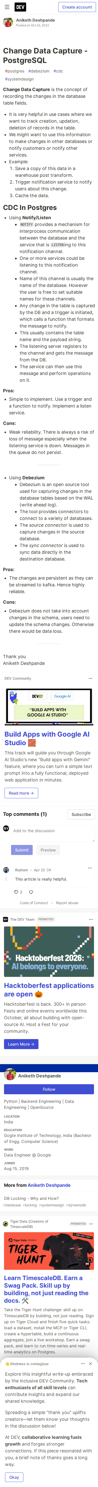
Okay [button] (14, 1477)
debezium (39, 70)
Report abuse (67, 903)
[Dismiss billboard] (90, 1364)
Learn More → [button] (21, 1044)
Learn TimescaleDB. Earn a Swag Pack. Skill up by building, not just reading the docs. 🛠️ (46, 1289)
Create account (77, 7)
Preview (48, 849)
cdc (58, 70)
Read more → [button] (21, 793)
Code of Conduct (34, 903)
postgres (14, 70)
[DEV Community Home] (20, 7)
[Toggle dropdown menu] (90, 678)
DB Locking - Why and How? (44, 1201)
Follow (49, 1089)
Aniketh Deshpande (35, 20)
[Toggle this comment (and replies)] (6, 879)
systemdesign (19, 79)
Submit (22, 849)
